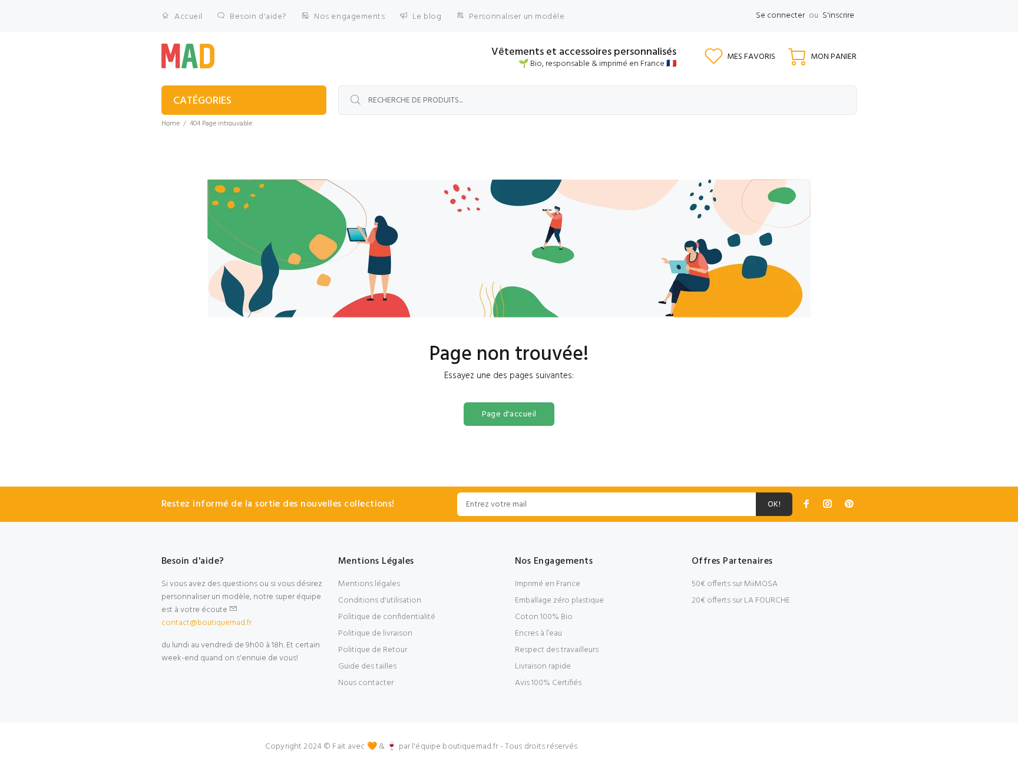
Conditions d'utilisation (379, 600)
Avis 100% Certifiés (548, 683)
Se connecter (780, 15)
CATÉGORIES (202, 101)
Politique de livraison (375, 633)
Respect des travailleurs (557, 650)
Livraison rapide (543, 666)
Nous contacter (366, 683)
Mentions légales (369, 584)
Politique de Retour (372, 650)
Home (170, 124)
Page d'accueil (509, 414)
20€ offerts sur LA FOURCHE (741, 600)
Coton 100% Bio (544, 617)
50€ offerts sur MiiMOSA (735, 584)
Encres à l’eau (538, 633)
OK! (774, 504)
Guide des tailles (367, 666)
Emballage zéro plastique (559, 600)
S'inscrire (838, 15)
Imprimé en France (547, 584)
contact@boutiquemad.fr (206, 623)
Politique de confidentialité (386, 617)
